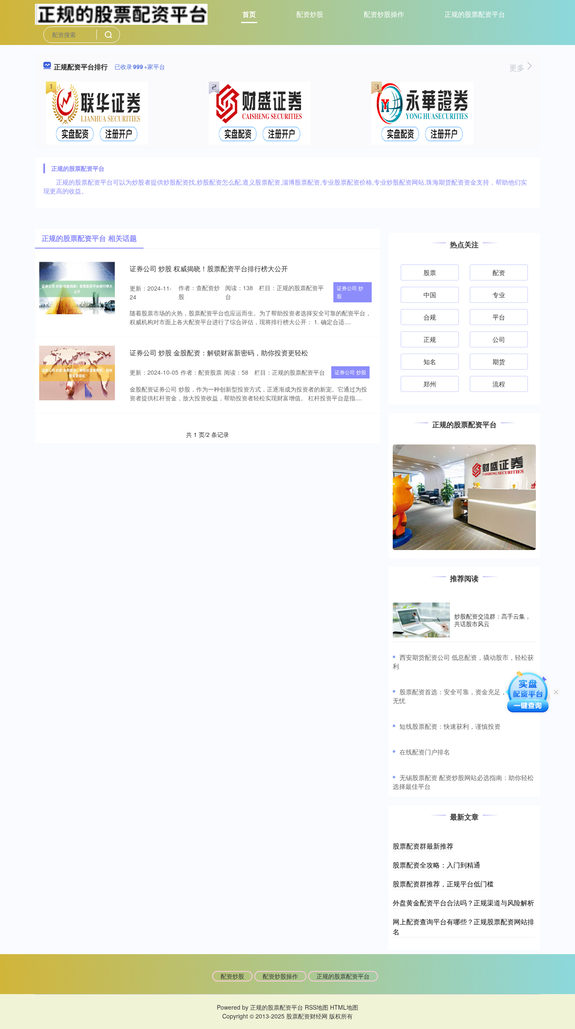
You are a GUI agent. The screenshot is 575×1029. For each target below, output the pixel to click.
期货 (498, 361)
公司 (498, 339)
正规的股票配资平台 (475, 14)
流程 (498, 383)
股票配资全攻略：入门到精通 (436, 865)
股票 (429, 272)
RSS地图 (316, 1007)
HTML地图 (344, 1007)
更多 (518, 67)
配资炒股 (309, 14)
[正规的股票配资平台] (121, 13)
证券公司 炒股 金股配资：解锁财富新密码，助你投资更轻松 (219, 352)
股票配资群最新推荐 (423, 846)
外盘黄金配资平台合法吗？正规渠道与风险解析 (463, 902)
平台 (498, 316)
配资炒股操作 (384, 14)
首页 (249, 14)
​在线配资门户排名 (424, 751)
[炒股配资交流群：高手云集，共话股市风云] (421, 620)
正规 (429, 339)
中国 (429, 294)
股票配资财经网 (306, 1016)
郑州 (429, 383)
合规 (429, 316)
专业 (498, 294)
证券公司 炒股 (350, 291)
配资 (498, 272)
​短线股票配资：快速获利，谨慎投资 (449, 726)
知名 (429, 361)
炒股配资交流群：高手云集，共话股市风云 (492, 620)
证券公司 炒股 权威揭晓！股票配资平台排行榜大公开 (209, 268)
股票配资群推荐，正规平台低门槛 (443, 884)
